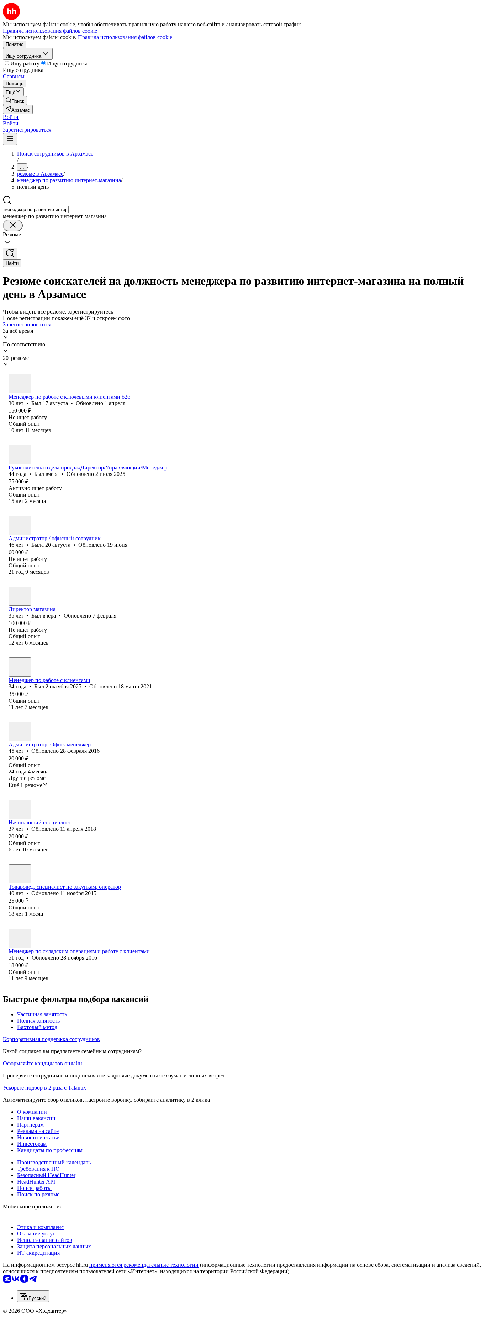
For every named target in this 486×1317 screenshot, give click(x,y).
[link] (15, 100)
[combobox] (36, 209)
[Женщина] (20, 525)
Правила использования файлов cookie (125, 37)
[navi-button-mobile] (10, 139)
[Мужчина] (20, 383)
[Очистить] (13, 225)
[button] (11, 117)
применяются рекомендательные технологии (144, 1265)
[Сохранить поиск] (10, 253)
